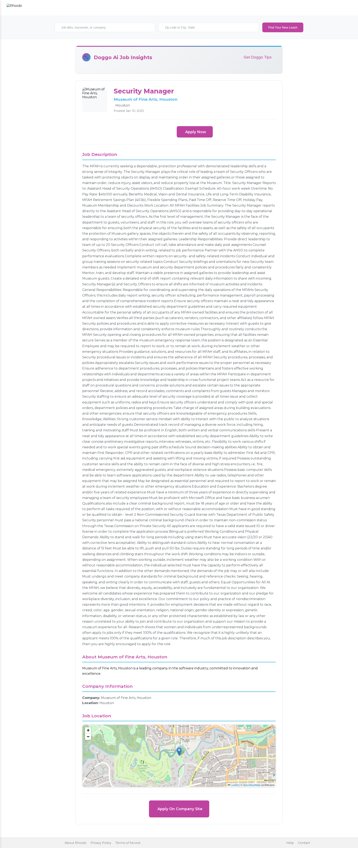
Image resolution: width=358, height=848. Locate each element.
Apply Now (195, 132)
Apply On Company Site (179, 809)
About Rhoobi (75, 843)
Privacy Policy (101, 843)
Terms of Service (127, 843)
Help (290, 843)
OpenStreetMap (252, 785)
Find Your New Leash (282, 27)
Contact (304, 843)
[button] (179, 751)
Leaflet (234, 785)
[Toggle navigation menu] (346, 7)
